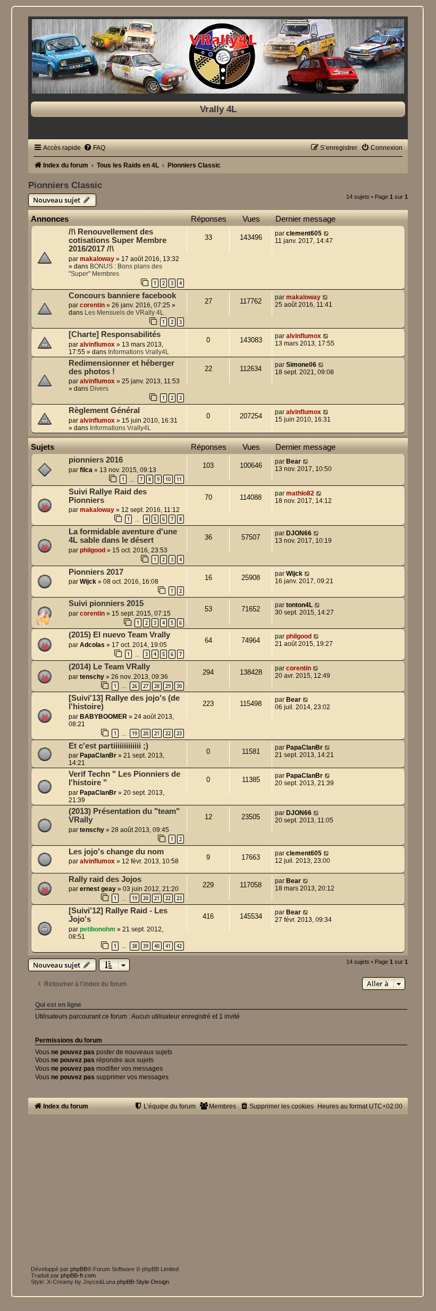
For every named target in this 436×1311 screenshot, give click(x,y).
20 (145, 733)
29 (168, 686)
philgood (92, 550)
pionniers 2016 (96, 460)
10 (168, 479)
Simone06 (301, 364)
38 (134, 946)
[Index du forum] (218, 56)
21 (157, 733)
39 (145, 946)
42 (179, 946)
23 (179, 733)
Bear (293, 461)
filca (86, 470)
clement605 (304, 233)
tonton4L (299, 605)
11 (179, 479)
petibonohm (97, 929)
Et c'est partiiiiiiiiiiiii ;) (108, 746)
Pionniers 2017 (96, 572)
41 (168, 946)
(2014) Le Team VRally (109, 666)
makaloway (97, 259)
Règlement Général (104, 410)
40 (157, 946)
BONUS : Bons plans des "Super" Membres (115, 270)
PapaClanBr (98, 755)
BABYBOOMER (103, 716)
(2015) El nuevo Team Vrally (119, 635)
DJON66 (299, 533)
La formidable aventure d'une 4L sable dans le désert (123, 535)
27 (145, 686)
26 (134, 686)
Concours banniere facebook (122, 295)
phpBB (78, 1269)
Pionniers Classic (65, 185)
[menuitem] (94, 148)
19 (134, 733)
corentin (92, 305)
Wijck (88, 581)
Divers (99, 388)
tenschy (92, 676)
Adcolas (92, 645)
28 (157, 686)
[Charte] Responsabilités (115, 334)
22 (168, 733)
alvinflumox (97, 344)
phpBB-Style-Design (143, 1282)
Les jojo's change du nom (116, 851)
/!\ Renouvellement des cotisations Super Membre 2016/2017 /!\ (117, 240)
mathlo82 (300, 493)
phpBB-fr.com (78, 1275)
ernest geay (98, 889)
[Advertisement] (218, 1188)
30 (179, 686)
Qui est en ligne (58, 1005)
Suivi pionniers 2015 (106, 603)
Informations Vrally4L (138, 352)
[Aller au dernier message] (326, 233)
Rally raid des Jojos (105, 879)
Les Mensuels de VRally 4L (124, 312)
